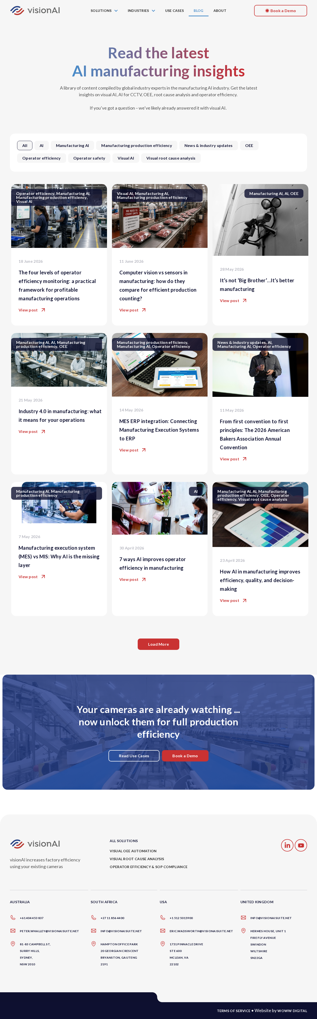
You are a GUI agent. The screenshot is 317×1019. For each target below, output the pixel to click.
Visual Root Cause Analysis (137, 859)
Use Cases (174, 10)
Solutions (101, 10)
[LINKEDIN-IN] (287, 845)
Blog (198, 10)
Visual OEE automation (133, 851)
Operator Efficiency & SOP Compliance (148, 867)
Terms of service (234, 1011)
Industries (138, 10)
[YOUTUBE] (301, 845)
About (220, 10)
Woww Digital (292, 1011)
